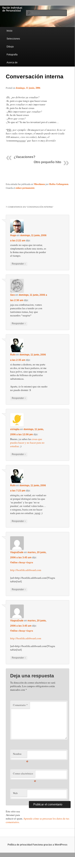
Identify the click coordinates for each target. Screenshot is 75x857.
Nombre (20, 755)
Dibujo (10, 46)
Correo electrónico (24, 774)
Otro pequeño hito (47, 162)
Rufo (13, 354)
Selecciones (13, 38)
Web (15, 793)
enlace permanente (25, 188)
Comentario (20, 705)
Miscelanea (39, 184)
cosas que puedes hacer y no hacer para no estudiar (27, 442)
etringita (15, 429)
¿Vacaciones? (24, 157)
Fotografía (12, 54)
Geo (12, 295)
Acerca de (12, 62)
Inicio (9, 30)
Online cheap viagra (21, 562)
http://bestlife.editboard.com (25, 570)
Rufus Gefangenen (58, 184)
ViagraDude (17, 552)
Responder (19, 263)
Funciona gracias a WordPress (50, 844)
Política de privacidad (20, 844)
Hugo (13, 235)
